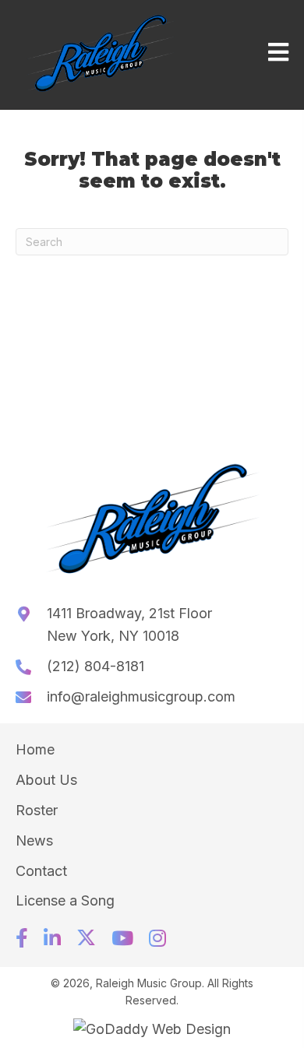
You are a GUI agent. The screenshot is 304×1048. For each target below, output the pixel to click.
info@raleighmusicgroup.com (141, 696)
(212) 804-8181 (95, 666)
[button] (22, 938)
